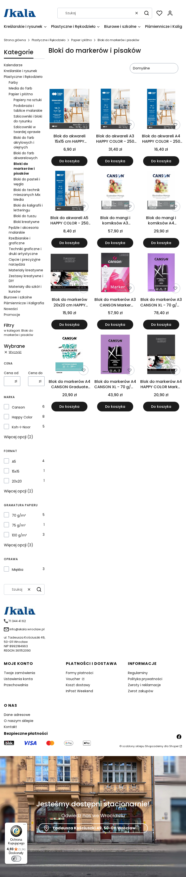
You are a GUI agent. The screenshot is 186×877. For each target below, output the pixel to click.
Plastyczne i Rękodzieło (48, 40)
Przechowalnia (16, 685)
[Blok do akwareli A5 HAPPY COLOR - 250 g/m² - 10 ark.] (69, 191)
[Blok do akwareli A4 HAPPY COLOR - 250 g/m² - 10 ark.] (161, 109)
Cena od (11, 373)
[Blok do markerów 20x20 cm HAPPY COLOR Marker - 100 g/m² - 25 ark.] (69, 273)
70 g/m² (19, 515)
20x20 (17, 481)
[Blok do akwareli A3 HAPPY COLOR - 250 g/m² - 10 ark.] (115, 109)
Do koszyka (69, 161)
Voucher (73, 678)
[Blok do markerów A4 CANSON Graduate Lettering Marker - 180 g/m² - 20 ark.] (69, 355)
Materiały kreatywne (26, 270)
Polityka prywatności (145, 678)
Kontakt (10, 726)
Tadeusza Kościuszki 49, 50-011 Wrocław (94, 828)
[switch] (16, 859)
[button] (146, 13)
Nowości (11, 308)
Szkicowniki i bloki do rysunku (28, 119)
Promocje (12, 314)
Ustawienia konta (18, 678)
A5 (14, 461)
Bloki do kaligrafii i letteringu (28, 208)
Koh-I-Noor (21, 427)
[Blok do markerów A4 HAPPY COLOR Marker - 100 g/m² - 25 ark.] (161, 355)
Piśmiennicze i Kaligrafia (24, 303)
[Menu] (24, 825)
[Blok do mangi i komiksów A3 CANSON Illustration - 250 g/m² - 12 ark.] (115, 191)
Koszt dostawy (78, 685)
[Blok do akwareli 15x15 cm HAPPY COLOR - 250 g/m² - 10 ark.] (69, 109)
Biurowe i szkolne (18, 297)
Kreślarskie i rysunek (20, 70)
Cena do (35, 373)
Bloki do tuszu (25, 216)
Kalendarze (13, 65)
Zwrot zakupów (140, 691)
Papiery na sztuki (28, 99)
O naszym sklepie (18, 720)
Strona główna (15, 40)
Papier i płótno (81, 40)
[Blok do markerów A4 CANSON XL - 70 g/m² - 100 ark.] (115, 355)
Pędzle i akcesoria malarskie (24, 230)
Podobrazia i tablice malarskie (28, 108)
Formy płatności (79, 672)
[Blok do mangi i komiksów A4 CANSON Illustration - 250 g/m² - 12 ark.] (161, 191)
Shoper (174, 746)
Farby (13, 82)
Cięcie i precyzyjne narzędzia (24, 262)
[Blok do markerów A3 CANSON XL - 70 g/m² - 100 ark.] (161, 273)
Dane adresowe (17, 714)
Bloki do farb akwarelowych (26, 155)
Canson (18, 407)
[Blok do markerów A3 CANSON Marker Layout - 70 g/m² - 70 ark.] (115, 273)
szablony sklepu (133, 746)
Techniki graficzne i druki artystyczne (25, 251)
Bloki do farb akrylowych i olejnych (24, 142)
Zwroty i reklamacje (144, 685)
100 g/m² (19, 535)
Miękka (17, 569)
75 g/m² (19, 525)
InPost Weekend (79, 691)
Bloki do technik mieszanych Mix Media (27, 194)
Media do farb (20, 88)
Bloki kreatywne (26, 221)
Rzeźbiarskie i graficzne (19, 240)
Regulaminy (138, 672)
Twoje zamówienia (19, 672)
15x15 (15, 471)
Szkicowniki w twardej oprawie (27, 129)
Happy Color (22, 417)
